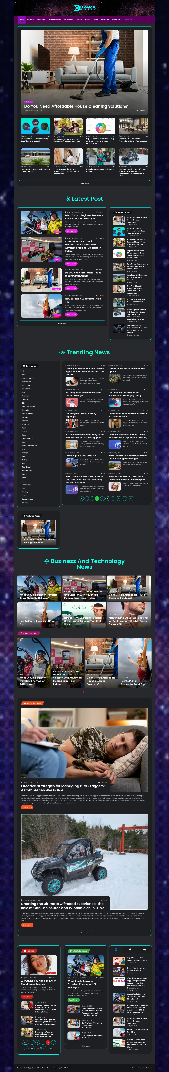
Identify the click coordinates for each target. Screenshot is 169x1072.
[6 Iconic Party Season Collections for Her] (100, 156)
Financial (25, 424)
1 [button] (83, 692)
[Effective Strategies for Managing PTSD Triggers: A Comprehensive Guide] (84, 750)
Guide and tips (27, 438)
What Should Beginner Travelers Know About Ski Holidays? (84, 217)
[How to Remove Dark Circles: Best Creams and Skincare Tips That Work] (84, 615)
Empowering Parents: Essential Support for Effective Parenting (67, 140)
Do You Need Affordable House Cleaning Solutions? (83, 274)
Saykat (28, 110)
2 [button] (85, 692)
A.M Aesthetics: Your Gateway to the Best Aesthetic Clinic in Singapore (85, 436)
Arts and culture (28, 378)
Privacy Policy (137, 1068)
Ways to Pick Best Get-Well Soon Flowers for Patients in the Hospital (127, 478)
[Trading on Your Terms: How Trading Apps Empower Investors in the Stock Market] (72, 381)
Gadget (25, 431)
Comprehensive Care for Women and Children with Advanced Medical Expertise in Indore (83, 246)
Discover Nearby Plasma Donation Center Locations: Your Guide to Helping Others (45, 1008)
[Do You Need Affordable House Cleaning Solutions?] (84, 72)
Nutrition (25, 460)
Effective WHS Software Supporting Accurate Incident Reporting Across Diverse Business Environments (137, 983)
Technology (41, 19)
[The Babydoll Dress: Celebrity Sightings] (72, 423)
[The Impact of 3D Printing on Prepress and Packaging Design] (115, 402)
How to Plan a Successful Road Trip (133, 682)
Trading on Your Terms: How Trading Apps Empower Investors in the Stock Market (85, 371)
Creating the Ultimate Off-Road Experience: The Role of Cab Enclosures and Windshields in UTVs (132, 172)
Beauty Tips (116, 19)
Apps (24, 374)
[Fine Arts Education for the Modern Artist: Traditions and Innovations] (68, 156)
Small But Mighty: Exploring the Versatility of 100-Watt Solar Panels (137, 329)
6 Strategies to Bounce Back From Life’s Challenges (83, 394)
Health (87, 19)
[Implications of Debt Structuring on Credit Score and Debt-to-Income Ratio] (100, 126)
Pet (23, 463)
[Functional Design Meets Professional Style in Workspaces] (133, 126)
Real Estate (105, 19)
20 (38, 1048)
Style (24, 478)
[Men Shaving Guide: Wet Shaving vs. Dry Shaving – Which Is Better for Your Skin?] (129, 615)
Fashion (25, 421)
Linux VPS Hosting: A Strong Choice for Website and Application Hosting (128, 436)
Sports (24, 474)
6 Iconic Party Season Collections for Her (100, 170)
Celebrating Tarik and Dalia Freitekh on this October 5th (128, 415)
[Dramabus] (84, 8)
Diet (23, 403)
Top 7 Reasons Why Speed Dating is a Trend (137, 959)
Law (23, 449)
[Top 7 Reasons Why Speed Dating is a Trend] (119, 961)
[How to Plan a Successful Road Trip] (39, 615)
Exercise (25, 417)
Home (22, 19)
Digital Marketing (55, 19)
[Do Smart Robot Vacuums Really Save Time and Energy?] (35, 126)
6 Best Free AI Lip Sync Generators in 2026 (136, 969)
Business (30, 19)
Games (24, 435)
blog (23, 392)
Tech (24, 481)
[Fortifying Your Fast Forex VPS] (72, 462)
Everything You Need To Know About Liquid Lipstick (38, 982)
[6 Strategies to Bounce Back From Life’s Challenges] (72, 402)
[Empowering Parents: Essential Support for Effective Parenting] (68, 126)
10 (118, 498)
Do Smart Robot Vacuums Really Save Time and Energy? (34, 140)
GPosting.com (69, 1068)
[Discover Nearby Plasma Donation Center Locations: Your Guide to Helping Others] (27, 1005)
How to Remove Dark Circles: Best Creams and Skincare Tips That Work (38, 539)
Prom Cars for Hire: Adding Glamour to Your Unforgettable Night (128, 457)
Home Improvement (29, 446)
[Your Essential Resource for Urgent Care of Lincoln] (35, 156)
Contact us (147, 1068)
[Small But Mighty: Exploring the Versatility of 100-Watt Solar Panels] (119, 328)
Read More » (71, 231)
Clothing (25, 399)
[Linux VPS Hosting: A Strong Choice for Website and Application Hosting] (115, 444)
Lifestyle (79, 19)
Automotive (26, 382)
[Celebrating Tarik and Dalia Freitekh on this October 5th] (115, 423)
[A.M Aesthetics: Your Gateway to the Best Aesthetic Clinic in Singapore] (72, 444)
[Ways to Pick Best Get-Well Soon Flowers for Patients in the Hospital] (115, 486)
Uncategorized (27, 499)
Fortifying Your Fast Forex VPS (81, 455)
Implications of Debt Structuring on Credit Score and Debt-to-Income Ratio (100, 141)
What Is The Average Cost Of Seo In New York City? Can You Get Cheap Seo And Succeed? (84, 479)
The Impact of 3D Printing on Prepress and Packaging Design (125, 394)
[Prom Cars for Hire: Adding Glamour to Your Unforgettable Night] (115, 465)
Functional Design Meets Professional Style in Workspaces (133, 140)
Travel (95, 19)
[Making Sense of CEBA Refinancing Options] (115, 378)
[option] (38, 532)
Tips (23, 488)
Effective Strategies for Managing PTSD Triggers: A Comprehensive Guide (63, 788)
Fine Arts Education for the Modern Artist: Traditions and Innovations (66, 171)
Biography (26, 389)
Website (25, 502)
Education (26, 410)
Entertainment (27, 414)
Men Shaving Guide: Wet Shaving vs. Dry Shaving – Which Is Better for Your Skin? (128, 621)
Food (24, 428)
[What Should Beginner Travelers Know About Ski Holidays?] (39, 588)
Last (130, 498)
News (24, 456)
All (23, 371)
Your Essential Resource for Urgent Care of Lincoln (35, 170)
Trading (25, 492)
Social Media (68, 19)
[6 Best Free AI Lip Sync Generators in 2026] (119, 971)
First (25, 1042)
